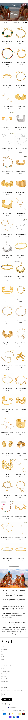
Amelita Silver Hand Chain (7, 148)
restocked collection (10, 615)
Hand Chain (4, 649)
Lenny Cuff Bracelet (7, 299)
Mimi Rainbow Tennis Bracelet (7, 63)
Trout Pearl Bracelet (7, 388)
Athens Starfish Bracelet (20, 495)
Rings (2, 654)
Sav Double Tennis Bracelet (21, 320)
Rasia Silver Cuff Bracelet (20, 127)
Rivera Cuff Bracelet (20, 106)
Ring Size (3, 676)
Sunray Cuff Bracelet (20, 432)
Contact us (3, 669)
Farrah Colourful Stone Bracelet (7, 277)
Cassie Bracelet (20, 558)
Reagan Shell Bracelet (21, 299)
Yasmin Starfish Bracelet (7, 171)
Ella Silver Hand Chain (21, 234)
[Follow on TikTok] (9, 704)
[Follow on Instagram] (6, 704)
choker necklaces (6, 610)
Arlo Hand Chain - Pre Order (7, 366)
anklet (25, 631)
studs (10, 617)
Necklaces (3, 657)
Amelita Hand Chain (20, 474)
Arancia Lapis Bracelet (21, 85)
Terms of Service (5, 684)
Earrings (3, 652)
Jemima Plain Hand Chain (7, 537)
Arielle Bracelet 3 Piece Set (7, 432)
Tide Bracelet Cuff (7, 127)
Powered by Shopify (20, 710)
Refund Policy (4, 681)
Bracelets (3, 659)
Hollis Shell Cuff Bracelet (7, 192)
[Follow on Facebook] (2, 704)
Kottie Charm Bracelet (21, 388)
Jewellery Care (4, 673)
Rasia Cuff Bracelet (7, 213)
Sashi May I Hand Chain (7, 106)
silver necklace (21, 601)
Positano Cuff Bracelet (21, 453)
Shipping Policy (5, 679)
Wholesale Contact (5, 671)
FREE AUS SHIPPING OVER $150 (14, 1)
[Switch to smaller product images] (26, 22)
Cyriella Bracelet (20, 255)
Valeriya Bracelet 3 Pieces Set (21, 344)
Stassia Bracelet (20, 276)
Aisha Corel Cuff (7, 474)
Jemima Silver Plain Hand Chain (21, 149)
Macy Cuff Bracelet (20, 171)
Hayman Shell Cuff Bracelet (7, 453)
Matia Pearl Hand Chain (20, 537)
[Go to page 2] (17, 564)
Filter (5, 22)
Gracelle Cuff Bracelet (21, 409)
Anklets (3, 662)
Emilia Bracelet (20, 41)
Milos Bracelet (7, 495)
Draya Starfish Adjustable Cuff (20, 366)
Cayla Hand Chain (21, 213)
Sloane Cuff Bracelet (20, 192)
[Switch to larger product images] (23, 22)
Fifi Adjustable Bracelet (20, 516)
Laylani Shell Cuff (7, 343)
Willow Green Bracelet (7, 41)
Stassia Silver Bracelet (7, 255)
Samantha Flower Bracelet (7, 516)
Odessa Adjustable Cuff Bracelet (7, 410)
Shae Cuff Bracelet (7, 85)
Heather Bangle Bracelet (7, 558)
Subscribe (7, 699)
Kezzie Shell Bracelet (20, 62)
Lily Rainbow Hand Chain (7, 234)
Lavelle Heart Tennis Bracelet (7, 321)
